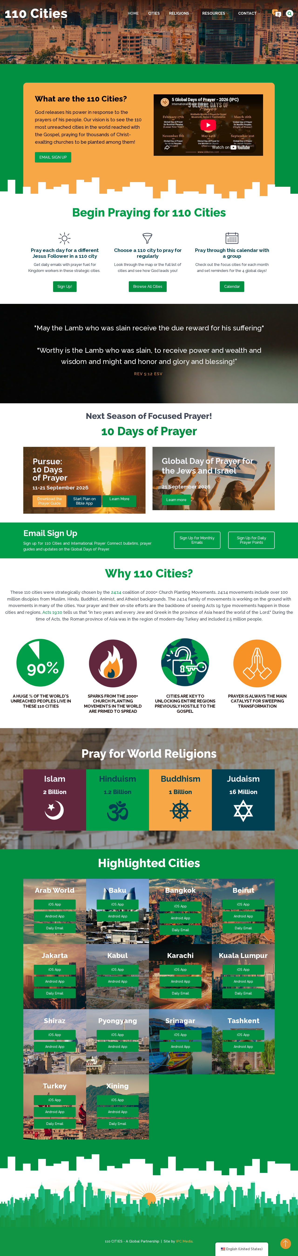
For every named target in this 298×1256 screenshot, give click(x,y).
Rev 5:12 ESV (148, 374)
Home (133, 13)
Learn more (176, 500)
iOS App (54, 904)
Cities (154, 13)
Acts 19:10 (52, 612)
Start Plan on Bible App (84, 501)
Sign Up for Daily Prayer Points (251, 540)
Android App (54, 916)
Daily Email (54, 928)
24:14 (116, 592)
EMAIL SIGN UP (53, 157)
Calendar (232, 286)
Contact (247, 13)
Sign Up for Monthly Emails (197, 540)
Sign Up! (65, 286)
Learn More (119, 499)
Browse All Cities (147, 286)
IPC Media (184, 1241)
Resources (213, 13)
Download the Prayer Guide (49, 501)
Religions (179, 13)
